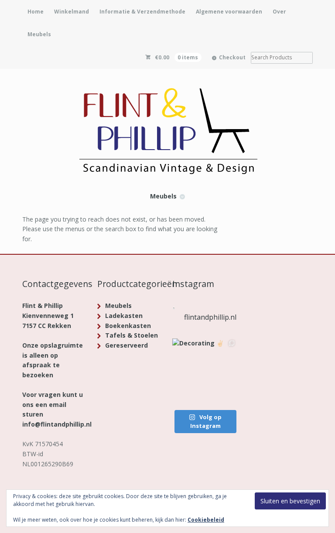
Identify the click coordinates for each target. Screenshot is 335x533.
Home (35, 11)
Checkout (232, 57)
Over (279, 11)
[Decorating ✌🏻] (204, 370)
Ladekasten (124, 315)
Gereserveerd (126, 345)
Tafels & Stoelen (131, 335)
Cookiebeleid (206, 519)
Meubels (39, 34)
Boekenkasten (128, 325)
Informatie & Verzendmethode (142, 11)
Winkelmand (71, 11)
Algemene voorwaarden (229, 11)
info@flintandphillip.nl (57, 424)
